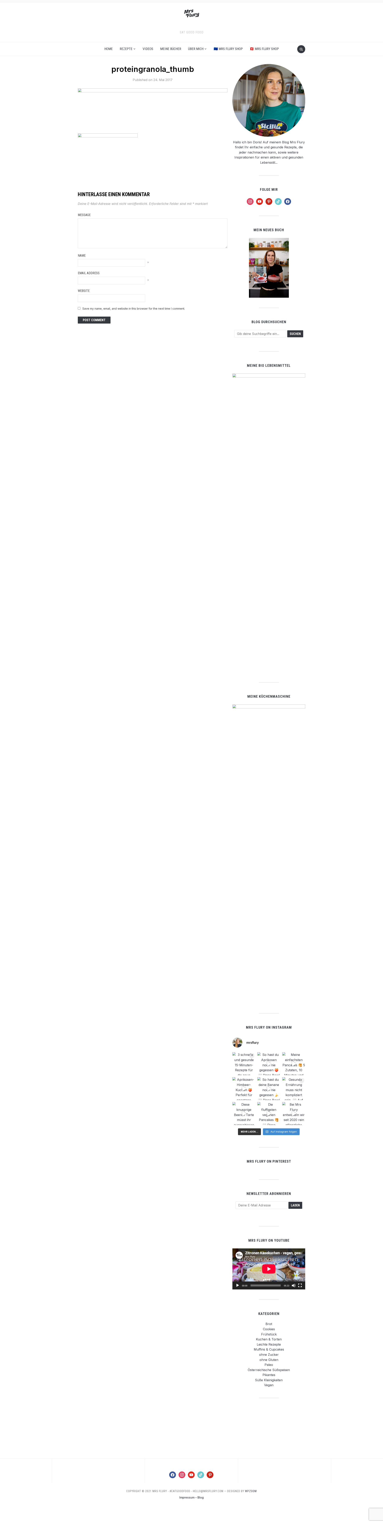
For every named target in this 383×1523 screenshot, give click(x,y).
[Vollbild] (300, 1285)
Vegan (268, 1385)
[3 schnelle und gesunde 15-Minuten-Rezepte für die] (243, 1063)
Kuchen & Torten (269, 1339)
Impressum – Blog (191, 1497)
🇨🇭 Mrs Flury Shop (264, 49)
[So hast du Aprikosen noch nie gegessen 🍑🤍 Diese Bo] (268, 1063)
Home (108, 49)
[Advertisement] (269, 1428)
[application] (268, 1268)
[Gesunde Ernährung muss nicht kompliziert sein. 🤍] (293, 1088)
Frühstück (269, 1334)
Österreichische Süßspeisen (269, 1370)
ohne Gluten (269, 1360)
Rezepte (126, 49)
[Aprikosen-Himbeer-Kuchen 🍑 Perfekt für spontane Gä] (243, 1088)
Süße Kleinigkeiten (269, 1380)
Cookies (269, 1329)
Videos (148, 49)
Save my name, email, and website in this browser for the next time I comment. (133, 308)
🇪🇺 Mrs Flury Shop (228, 49)
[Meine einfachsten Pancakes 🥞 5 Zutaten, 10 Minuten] (293, 1063)
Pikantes (269, 1375)
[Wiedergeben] (238, 1285)
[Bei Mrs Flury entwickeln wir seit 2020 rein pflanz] (293, 1113)
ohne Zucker (269, 1355)
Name (82, 255)
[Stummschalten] (294, 1285)
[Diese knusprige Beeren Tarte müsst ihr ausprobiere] (243, 1113)
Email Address (89, 273)
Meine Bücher (170, 49)
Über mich (195, 49)
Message (84, 215)
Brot (269, 1324)
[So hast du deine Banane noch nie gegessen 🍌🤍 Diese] (268, 1088)
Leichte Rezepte (269, 1344)
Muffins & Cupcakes (269, 1349)
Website (84, 291)
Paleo (269, 1365)
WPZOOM (251, 1491)
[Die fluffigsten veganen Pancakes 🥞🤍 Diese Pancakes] (268, 1113)
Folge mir (269, 189)
